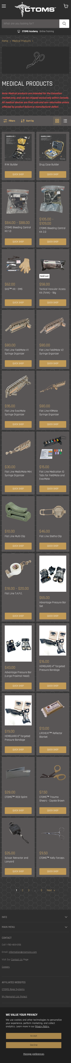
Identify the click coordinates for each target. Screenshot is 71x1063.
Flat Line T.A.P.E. (13, 593)
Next (50, 890)
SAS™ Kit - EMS (13, 289)
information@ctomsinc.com (23, 952)
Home (5, 41)
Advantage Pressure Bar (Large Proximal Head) (18, 674)
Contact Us (17, 959)
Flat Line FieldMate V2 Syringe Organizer (51, 351)
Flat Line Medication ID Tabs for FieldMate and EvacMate (52, 475)
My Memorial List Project (14, 996)
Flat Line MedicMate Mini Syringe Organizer (18, 473)
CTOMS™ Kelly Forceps (51, 858)
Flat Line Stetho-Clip (50, 536)
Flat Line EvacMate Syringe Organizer (15, 412)
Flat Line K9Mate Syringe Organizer (49, 412)
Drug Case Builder (49, 164)
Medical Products (21, 41)
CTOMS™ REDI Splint (16, 797)
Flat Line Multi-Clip (15, 536)
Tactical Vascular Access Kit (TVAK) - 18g (52, 290)
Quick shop (18, 174)
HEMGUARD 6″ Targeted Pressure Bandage (17, 738)
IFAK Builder (11, 164)
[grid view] (57, 121)
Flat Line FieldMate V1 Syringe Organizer (17, 351)
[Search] (64, 23)
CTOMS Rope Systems (13, 989)
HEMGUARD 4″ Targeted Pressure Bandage (52, 668)
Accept (33, 1036)
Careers (6, 967)
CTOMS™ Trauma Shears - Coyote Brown (51, 798)
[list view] (65, 121)
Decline (34, 1045)
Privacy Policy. (42, 1026)
